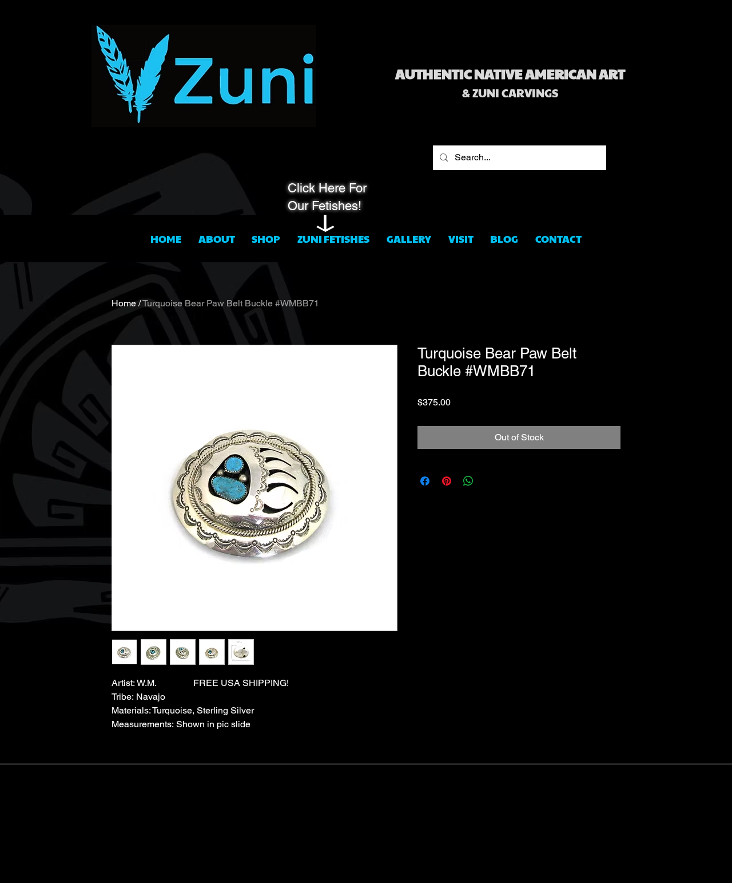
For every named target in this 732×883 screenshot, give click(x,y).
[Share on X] (490, 481)
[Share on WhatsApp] (468, 481)
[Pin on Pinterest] (446, 481)
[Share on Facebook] (425, 481)
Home (124, 303)
